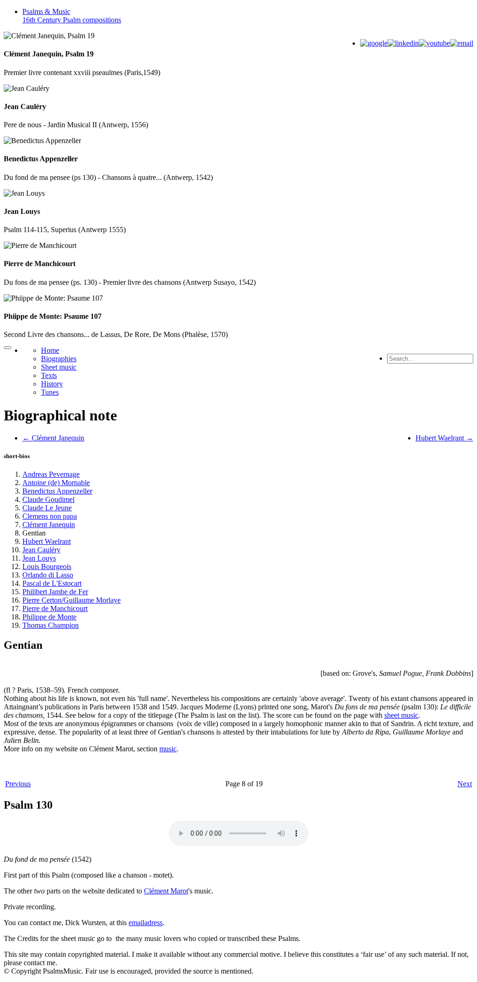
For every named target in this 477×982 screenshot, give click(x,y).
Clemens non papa (49, 516)
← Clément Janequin (53, 438)
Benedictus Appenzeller (57, 491)
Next (464, 784)
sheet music (401, 715)
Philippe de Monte (49, 617)
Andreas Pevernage (51, 474)
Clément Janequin (48, 525)
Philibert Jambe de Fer (55, 592)
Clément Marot (166, 891)
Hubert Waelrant (46, 541)
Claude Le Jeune (47, 508)
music (168, 749)
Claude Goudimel (48, 499)
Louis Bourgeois (46, 566)
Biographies (58, 359)
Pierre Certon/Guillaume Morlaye (71, 600)
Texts (49, 375)
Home (50, 350)
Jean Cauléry (41, 550)
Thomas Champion (50, 625)
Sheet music (58, 367)
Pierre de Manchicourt (55, 608)
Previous (18, 784)
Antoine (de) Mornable (56, 483)
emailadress (146, 923)
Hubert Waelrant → (444, 438)
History (52, 384)
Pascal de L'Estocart (52, 583)
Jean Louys (39, 558)
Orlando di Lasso (47, 575)
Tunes (50, 392)
